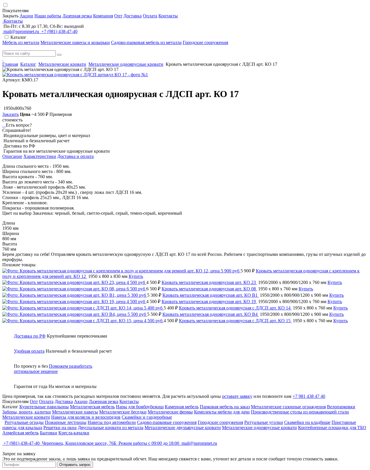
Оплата (150, 15)
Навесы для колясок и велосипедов (86, 417)
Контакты (168, 15)
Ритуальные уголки (263, 422)
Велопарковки (341, 406)
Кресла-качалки (73, 432)
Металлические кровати (62, 64)
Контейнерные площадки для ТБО (332, 427)
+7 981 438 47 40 (309, 396)
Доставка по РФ (30, 336)
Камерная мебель (182, 406)
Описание (12, 156)
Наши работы (47, 15)
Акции (26, 15)
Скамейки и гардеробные (147, 417)
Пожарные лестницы (65, 422)
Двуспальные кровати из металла (110, 427)
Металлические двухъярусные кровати (183, 427)
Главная (10, 64)
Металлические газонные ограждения (288, 406)
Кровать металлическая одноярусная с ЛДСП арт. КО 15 (235, 320)
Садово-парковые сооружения (167, 422)
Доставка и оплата (75, 156)
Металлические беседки (123, 411)
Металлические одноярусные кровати (125, 64)
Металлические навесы (75, 411)
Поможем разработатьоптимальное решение (53, 369)
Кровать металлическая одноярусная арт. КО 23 (209, 282)
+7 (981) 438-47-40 (58, 31)
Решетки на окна (60, 427)
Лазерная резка (77, 15)
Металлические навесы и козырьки (75, 42)
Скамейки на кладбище (307, 422)
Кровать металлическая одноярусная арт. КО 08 (209, 288)
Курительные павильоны (44, 406)
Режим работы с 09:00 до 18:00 (148, 443)
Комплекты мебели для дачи (222, 411)
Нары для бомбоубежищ (140, 406)
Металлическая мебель (92, 406)
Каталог (28, 64)
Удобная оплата (29, 351)
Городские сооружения (205, 42)
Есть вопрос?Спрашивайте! (17, 128)
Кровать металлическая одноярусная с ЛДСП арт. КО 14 (235, 307)
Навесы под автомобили (112, 422)
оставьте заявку (237, 396)
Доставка (132, 15)
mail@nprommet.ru (21, 31)
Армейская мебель (20, 432)
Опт (118, 15)
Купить (136, 276)
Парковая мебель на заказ (225, 406)
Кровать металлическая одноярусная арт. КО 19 (209, 301)
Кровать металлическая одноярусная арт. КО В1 (210, 295)
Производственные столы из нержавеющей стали (300, 411)
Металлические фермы (170, 411)
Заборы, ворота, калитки (26, 411)
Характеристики (39, 156)
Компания (103, 15)
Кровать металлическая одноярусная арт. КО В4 (210, 314)
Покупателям (16, 10)
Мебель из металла (20, 42)
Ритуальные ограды (24, 422)
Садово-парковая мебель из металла (146, 42)
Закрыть (10, 15)
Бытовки (48, 432)
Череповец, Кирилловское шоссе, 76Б (79, 443)
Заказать (10, 114)
